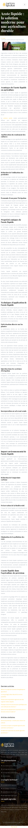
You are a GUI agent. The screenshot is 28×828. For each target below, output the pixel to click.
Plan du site (14, 827)
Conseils (3, 38)
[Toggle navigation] (24, 4)
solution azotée (8, 118)
